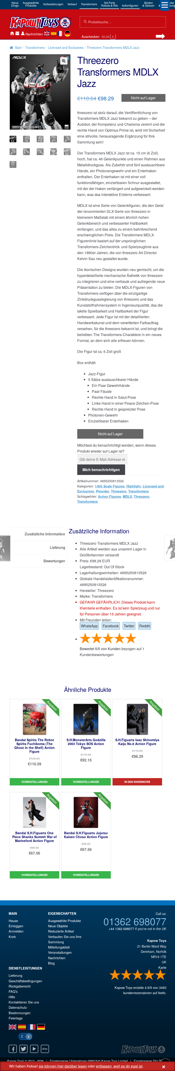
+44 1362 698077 (121, 928)
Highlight (133, 486)
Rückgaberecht (20, 986)
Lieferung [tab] (57, 547)
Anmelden (23, 33)
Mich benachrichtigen (101, 469)
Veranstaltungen (60, 952)
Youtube (34, 1049)
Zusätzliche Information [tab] (45, 534)
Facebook (111, 625)
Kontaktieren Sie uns (17, 33)
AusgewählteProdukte (31, 4)
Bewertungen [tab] (54, 560)
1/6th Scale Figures (110, 486)
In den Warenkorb (137, 782)
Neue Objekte (58, 925)
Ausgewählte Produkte (64, 920)
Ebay (45, 1049)
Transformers (89, 4)
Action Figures (109, 496)
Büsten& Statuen (148, 4)
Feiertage (16, 1018)
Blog (51, 963)
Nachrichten (34, 33)
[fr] (60, 33)
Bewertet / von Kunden (100, 648)
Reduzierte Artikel (61, 931)
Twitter (129, 625)
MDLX (127, 496)
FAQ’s (13, 991)
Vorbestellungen (53, 4)
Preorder (102, 491)
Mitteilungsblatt (59, 947)
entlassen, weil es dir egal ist (119, 1066)
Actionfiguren (130, 5)
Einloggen (16, 925)
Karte (162, 967)
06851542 (94, 1061)
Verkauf (72, 4)
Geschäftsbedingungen (25, 980)
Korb (12, 936)
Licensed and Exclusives (65, 47)
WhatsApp (89, 625)
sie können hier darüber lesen (63, 1066)
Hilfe (12, 996)
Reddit (144, 625)
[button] (63, 61)
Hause (12, 33)
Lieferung (15, 975)
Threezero (118, 491)
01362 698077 (134, 921)
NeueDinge (15, 4)
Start (18, 47)
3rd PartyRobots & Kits (109, 4)
